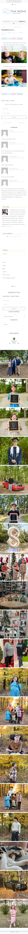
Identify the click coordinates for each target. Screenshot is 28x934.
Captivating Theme (13, 931)
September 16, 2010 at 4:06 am (17, 132)
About (4, 265)
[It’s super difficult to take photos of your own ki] (14, 798)
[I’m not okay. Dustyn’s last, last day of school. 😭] (14, 509)
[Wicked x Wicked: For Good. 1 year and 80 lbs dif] (14, 653)
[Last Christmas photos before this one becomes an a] (14, 827)
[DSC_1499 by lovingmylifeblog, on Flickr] (14, 62)
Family (16, 21)
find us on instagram (14, 1)
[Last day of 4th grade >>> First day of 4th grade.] (14, 393)
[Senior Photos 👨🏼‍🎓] (14, 480)
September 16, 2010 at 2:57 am (17, 143)
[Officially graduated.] (14, 364)
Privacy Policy (6, 274)
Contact (4, 271)
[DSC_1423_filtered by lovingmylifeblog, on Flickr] (14, 86)
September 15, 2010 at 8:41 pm (17, 181)
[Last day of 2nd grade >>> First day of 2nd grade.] (14, 422)
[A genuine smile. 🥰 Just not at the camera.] (14, 769)
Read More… (8, 226)
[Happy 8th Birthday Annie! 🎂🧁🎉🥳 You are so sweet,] (14, 538)
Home (12, 21)
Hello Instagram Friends (8, 278)
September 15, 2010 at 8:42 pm (17, 169)
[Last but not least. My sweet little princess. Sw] (14, 682)
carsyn (21, 32)
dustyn (3, 34)
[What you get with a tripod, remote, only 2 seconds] (14, 711)
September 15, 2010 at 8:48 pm (17, 157)
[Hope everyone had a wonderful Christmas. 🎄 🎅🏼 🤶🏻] (14, 566)
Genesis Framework (23, 931)
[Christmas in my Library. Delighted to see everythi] (14, 624)
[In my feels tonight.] (14, 451)
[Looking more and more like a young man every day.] (14, 740)
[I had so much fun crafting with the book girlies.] (14, 595)
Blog (3, 268)
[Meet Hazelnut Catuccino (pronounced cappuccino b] (14, 856)
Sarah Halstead (14, 11)
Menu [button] (15, 4)
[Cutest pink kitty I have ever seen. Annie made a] (14, 914)
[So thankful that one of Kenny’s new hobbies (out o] (14, 885)
